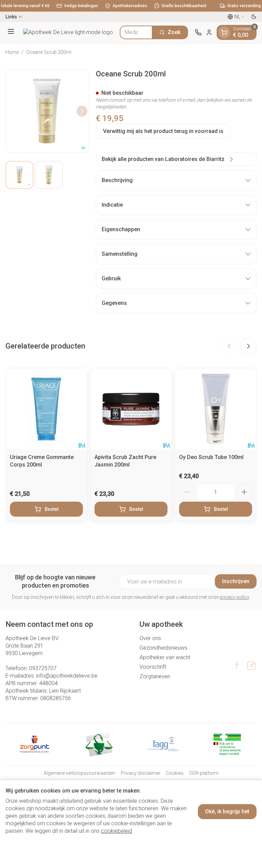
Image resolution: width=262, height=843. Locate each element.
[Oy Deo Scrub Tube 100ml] (215, 408)
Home (12, 52)
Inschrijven (235, 581)
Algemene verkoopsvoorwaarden (79, 773)
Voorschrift (153, 667)
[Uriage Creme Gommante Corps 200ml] (46, 408)
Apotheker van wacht (165, 657)
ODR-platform (204, 773)
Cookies (175, 773)
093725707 (43, 668)
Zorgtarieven (155, 676)
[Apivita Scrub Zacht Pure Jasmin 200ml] (131, 408)
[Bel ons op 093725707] (198, 32)
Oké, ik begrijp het (227, 811)
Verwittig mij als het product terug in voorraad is (163, 131)
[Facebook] (237, 666)
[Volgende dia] (248, 346)
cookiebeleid (116, 831)
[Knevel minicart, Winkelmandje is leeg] (224, 32)
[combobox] (136, 32)
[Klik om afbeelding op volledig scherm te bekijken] (47, 111)
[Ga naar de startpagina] (68, 32)
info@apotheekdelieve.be (67, 675)
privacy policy (234, 597)
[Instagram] (251, 666)
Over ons (150, 638)
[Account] (209, 32)
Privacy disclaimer (140, 773)
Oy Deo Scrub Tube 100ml (211, 457)
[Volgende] (81, 111)
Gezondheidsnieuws (163, 648)
